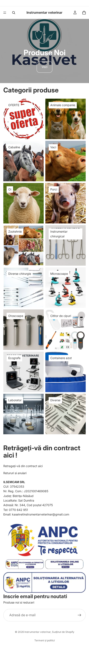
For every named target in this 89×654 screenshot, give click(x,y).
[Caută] (13, 12)
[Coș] (84, 12)
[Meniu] (5, 12)
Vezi (44, 67)
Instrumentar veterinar (37, 631)
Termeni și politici (44, 640)
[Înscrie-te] (79, 615)
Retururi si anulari (14, 473)
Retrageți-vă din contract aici (23, 466)
